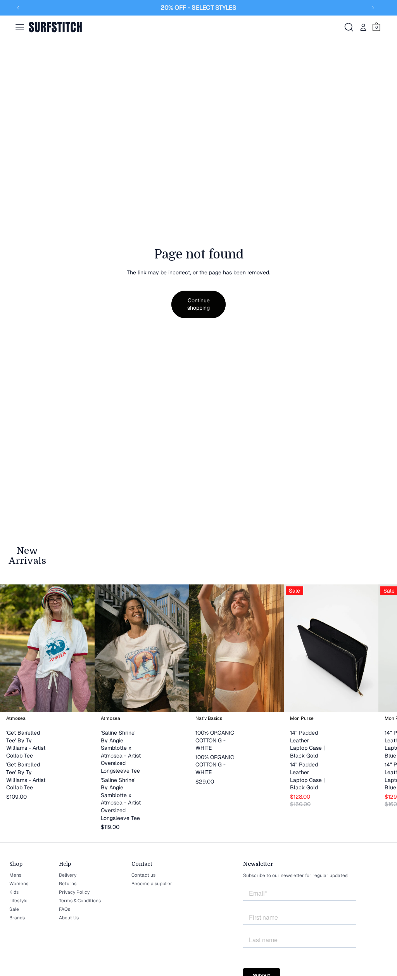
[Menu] (20, 27)
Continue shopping (198, 304)
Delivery (67, 875)
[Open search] (349, 27)
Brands (17, 918)
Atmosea (16, 718)
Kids (14, 892)
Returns (67, 884)
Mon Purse (302, 718)
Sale (14, 909)
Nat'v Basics (208, 718)
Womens (18, 884)
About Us (69, 918)
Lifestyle (18, 901)
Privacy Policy (74, 892)
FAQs (64, 909)
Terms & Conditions (80, 901)
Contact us (143, 875)
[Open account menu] (363, 27)
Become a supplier (151, 884)
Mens (15, 875)
